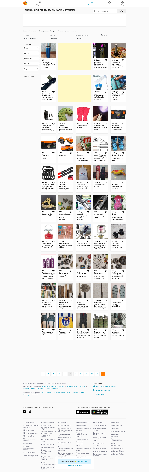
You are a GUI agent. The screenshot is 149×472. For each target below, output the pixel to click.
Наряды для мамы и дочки (48, 440)
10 (81, 374)
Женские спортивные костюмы (31, 426)
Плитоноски (27, 443)
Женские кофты (29, 453)
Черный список (29, 76)
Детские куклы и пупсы (98, 434)
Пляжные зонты (30, 39)
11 (86, 374)
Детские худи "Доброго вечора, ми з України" (48, 457)
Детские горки (63, 422)
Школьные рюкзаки (100, 451)
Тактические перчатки (80, 444)
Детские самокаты (47, 444)
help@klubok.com (116, 448)
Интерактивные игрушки (98, 444)
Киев (41, 392)
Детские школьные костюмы (64, 443)
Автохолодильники (82, 35)
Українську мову (82, 461)
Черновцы (26, 395)
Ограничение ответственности (116, 439)
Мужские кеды (81, 425)
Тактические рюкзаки (30, 455)
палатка (40, 389)
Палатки (104, 35)
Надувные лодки (72, 386)
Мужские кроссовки (82, 422)
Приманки (53, 39)
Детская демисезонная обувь (48, 463)
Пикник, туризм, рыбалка (66, 31)
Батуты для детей (99, 437)
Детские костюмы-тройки (64, 438)
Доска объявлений (30, 31)
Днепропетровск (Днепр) (62, 392)
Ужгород (75, 392)
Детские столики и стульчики (47, 468)
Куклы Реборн (98, 422)
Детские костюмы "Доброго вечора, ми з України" (65, 430)
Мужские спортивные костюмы (83, 429)
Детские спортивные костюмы (100, 454)
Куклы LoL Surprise (47, 447)
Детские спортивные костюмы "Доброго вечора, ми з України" (65, 455)
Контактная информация (115, 435)
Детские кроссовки (99, 448)
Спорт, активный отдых (47, 31)
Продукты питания (99, 425)
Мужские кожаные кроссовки (82, 440)
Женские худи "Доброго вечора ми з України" (48, 427)
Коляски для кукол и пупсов (100, 429)
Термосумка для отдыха (49, 386)
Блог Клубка (114, 428)
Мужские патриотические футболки (81, 434)
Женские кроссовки (48, 422)
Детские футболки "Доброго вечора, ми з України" (65, 448)
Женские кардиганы (30, 433)
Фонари (27, 35)
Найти (121, 11)
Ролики (95, 440)
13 (97, 374)
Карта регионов (116, 425)
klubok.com (25, 3)
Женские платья (29, 430)
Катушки (78, 39)
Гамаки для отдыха (29, 389)
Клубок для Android (117, 454)
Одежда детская (64, 435)
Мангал (52, 35)
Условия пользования (115, 444)
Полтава (35, 395)
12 (92, 374)
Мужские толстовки (82, 453)
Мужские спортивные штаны (83, 449)
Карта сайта (114, 422)
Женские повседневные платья (28, 448)
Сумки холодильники (52, 389)
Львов (82, 392)
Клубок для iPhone (117, 451)
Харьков (48, 392)
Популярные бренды (117, 431)
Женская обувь (28, 436)
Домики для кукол (64, 425)
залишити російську (74, 466)
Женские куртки (28, 422)
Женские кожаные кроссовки (29, 439)
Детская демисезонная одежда (46, 451)
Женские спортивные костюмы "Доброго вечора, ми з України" (48, 434)
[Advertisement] (74, 20)
